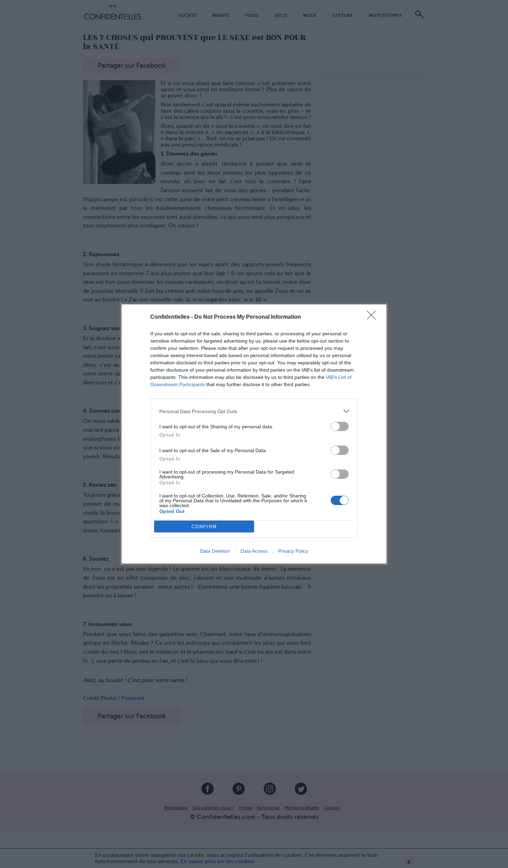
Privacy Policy (293, 551)
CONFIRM (204, 526)
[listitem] (254, 411)
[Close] (373, 317)
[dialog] (254, 434)
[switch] (340, 426)
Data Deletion (215, 551)
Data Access (254, 551)
